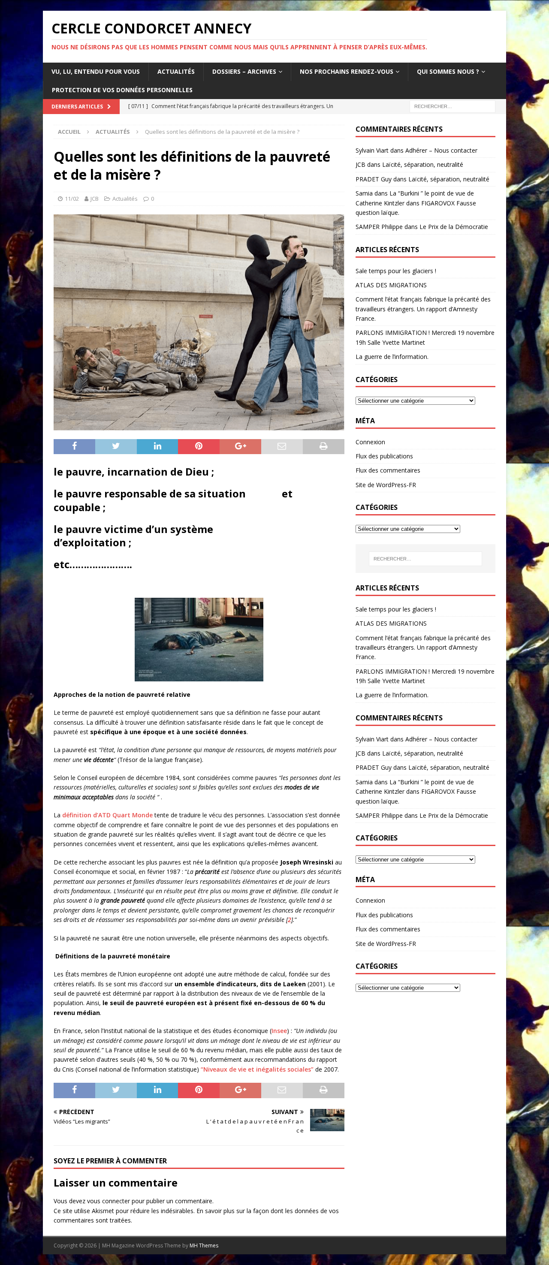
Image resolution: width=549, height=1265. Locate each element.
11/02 (72, 198)
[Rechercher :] (452, 106)
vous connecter (108, 1201)
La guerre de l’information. (392, 356)
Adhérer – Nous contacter (441, 150)
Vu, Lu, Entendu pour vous (95, 71)
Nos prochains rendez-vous (346, 71)
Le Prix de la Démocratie (453, 227)
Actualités (176, 71)
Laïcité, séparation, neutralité (422, 164)
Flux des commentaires (388, 470)
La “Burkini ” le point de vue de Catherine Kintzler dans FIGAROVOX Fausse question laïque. (416, 203)
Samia (364, 193)
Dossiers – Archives (244, 71)
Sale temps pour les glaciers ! (396, 271)
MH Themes (204, 1245)
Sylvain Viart (372, 150)
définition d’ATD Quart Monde (107, 815)
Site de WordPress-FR (386, 485)
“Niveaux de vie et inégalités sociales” (257, 1069)
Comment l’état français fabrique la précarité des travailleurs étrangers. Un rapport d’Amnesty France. (423, 308)
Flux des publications (384, 456)
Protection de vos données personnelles (122, 90)
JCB (94, 198)
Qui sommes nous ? (448, 71)
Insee (279, 1031)
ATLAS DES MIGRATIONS (391, 285)
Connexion (370, 442)
